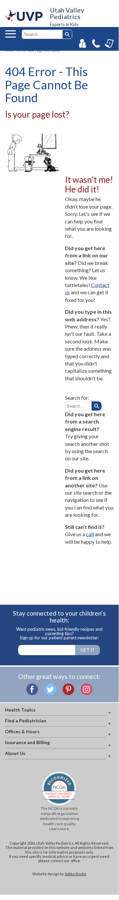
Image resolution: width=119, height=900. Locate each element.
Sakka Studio (75, 874)
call (90, 534)
